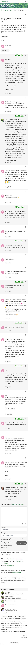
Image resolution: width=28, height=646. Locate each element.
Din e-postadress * (6, 533)
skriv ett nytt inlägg (18, 504)
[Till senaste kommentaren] (26, 10)
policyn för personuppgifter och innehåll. (6, 545)
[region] (14, 33)
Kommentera (22, 543)
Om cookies (23, 637)
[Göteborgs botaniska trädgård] (2, 10)
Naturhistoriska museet (16, 559)
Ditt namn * (4, 527)
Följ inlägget (5, 50)
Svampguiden (10, 565)
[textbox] (14, 514)
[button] (23, 523)
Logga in (24, 635)
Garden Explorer (16, 572)
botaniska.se (5, 1)
